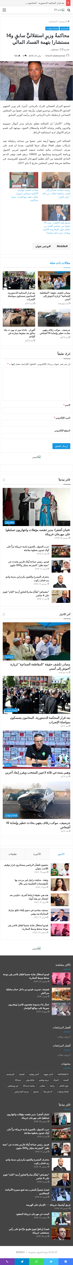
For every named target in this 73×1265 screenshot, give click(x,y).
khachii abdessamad (55, 55)
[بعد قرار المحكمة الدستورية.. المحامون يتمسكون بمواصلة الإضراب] (19, 280)
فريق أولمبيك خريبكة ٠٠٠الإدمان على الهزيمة (48, 1205)
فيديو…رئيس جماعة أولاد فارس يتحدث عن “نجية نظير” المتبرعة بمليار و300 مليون (28, 563)
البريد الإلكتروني (62, 417)
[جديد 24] (59, 9)
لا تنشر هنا (47, 1091)
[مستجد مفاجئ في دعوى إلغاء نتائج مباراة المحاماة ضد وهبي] (60, 914)
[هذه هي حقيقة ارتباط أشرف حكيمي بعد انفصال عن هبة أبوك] (60, 899)
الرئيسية (63, 21)
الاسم (66, 405)
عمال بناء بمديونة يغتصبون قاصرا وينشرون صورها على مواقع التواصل (28, 1006)
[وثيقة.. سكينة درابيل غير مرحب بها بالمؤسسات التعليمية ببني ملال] (60, 884)
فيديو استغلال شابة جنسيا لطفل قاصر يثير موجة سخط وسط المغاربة (28, 927)
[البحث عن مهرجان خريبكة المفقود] (61, 1218)
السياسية (53, 21)
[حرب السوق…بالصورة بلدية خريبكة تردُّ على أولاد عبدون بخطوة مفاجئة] (61, 551)
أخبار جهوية (48, 1074)
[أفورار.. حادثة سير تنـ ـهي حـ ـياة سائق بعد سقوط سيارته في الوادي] (19, 318)
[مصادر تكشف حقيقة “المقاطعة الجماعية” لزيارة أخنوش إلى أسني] (54, 280)
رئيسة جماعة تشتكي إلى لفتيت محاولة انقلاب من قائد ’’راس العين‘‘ (56, 193)
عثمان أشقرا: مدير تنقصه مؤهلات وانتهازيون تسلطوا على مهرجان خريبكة (38, 532)
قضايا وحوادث (52, 28)
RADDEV (20, 1252)
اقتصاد (21, 1074)
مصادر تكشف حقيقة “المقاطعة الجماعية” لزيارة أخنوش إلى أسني (55, 296)
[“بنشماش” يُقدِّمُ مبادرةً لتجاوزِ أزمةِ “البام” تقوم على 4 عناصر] (61, 596)
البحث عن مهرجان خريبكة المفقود (32, 1214)
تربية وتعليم (44, 1080)
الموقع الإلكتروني (62, 430)
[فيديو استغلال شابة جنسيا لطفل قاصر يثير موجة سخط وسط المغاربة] (60, 930)
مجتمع (36, 1091)
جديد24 (18, 1080)
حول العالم (64, 1085)
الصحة (66, 1080)
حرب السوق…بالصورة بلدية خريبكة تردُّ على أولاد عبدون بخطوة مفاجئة (28, 548)
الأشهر (61, 854)
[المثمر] (36, 457)
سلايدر (42, 1085)
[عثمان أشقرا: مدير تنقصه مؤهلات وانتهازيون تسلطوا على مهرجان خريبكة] (61, 1119)
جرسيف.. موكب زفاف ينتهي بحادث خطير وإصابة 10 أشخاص (55, 331)
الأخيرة (37, 854)
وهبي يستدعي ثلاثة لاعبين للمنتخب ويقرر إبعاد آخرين (37, 772)
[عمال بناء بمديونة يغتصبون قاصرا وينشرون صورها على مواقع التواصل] (61, 1009)
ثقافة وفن (30, 1080)
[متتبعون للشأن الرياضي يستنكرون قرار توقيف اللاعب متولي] (60, 869)
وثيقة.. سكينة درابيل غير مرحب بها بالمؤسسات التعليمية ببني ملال (31, 881)
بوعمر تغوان (42, 246)
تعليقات (12, 854)
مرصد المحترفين (21, 1091)
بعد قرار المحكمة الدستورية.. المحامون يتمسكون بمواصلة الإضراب (33, 3)
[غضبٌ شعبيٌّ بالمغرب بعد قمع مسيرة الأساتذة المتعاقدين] (61, 1194)
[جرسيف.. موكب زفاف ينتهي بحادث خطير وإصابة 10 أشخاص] (54, 318)
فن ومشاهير (13, 1085)
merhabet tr (63, 1074)
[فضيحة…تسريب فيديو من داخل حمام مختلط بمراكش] (61, 994)
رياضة (52, 1085)
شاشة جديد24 (29, 1085)
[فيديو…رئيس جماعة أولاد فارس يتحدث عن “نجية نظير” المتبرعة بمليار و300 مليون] (61, 566)
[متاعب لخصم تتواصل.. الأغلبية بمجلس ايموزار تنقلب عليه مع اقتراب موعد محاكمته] (24, 180)
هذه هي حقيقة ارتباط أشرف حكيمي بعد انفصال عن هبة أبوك (29, 896)
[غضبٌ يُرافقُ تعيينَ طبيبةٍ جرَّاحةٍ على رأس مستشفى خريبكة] (61, 1233)
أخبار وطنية (34, 1074)
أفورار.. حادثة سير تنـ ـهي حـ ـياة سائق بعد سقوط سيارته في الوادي (19, 333)
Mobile (61, 246)
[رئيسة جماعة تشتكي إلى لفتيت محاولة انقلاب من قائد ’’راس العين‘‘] (56, 180)
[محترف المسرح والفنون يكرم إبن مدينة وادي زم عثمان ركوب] (61, 581)
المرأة (56, 1080)
